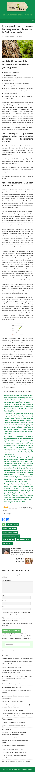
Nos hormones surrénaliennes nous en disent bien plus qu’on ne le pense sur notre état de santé (16, 740)
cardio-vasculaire (9, 529)
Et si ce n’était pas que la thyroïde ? (13, 746)
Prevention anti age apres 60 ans (12, 749)
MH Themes (28, 770)
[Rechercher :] (18, 644)
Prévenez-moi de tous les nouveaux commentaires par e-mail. (14, 619)
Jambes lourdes (8, 540)
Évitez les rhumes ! (8, 719)
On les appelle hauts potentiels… (12, 684)
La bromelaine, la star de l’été (11, 687)
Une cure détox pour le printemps (12, 701)
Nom (3, 595)
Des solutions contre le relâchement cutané (16, 761)
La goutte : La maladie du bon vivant (13, 722)
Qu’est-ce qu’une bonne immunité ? (13, 726)
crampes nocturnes (10, 532)
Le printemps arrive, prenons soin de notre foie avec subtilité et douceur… (17, 706)
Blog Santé (20, 36)
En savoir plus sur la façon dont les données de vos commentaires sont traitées (17, 637)
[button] (32, 20)
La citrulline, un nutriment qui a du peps (14, 752)
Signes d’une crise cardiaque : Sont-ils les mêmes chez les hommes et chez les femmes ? (17, 715)
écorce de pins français (11, 536)
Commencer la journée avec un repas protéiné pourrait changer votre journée (16, 671)
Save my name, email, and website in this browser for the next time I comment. (16, 613)
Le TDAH (5, 655)
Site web (4, 607)
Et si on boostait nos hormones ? (12, 710)
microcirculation (23, 540)
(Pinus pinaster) (12, 525)
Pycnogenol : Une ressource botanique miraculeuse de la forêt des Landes (14, 733)
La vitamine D (6, 729)
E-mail (4, 601)
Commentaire (6, 580)
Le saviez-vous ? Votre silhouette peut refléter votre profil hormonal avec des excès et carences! (17, 678)
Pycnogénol (7, 544)
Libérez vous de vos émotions (11, 667)
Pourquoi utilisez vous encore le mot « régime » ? (17, 658)
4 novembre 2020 (9, 36)
